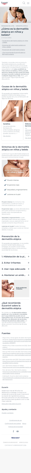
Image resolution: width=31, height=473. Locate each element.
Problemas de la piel (7, 26)
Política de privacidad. (9, 465)
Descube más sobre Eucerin (11, 404)
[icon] (13, 431)
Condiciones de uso (15, 420)
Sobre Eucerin (23, 442)
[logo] (4, 3)
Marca (24, 423)
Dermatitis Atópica (22, 26)
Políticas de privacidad (15, 426)
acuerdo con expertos (11, 93)
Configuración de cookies (13, 423)
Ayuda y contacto (7, 413)
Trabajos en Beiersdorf (10, 442)
